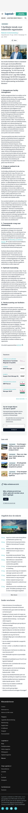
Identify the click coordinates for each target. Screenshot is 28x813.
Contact (3, 706)
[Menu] (2, 13)
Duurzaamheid (5, 734)
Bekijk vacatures (20, 398)
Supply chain (4, 725)
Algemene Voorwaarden (16, 802)
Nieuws (3, 758)
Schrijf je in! (14, 429)
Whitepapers (4, 752)
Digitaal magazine (6, 755)
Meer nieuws (14, 595)
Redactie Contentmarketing (9, 33)
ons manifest (4, 798)
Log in (5, 499)
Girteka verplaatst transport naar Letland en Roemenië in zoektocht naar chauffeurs (16, 582)
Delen (15, 40)
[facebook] (2, 808)
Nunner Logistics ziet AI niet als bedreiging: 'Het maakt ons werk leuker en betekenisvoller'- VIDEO (13, 670)
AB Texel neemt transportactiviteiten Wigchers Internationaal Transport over (15, 544)
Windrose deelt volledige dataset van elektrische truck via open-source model (15, 551)
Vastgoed (3, 731)
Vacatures (3, 790)
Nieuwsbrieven (7, 702)
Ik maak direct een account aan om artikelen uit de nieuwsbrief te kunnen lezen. (15, 419)
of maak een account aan (9, 503)
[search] (25, 18)
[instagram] (15, 808)
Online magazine (5, 749)
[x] (7, 808)
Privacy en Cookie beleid (7, 804)
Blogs (2, 743)
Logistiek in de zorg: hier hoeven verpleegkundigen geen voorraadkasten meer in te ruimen (14, 637)
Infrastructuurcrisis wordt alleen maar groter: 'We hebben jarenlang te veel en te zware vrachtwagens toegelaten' (16, 588)
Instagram (4, 780)
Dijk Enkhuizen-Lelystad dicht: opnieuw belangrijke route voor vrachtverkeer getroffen (14, 562)
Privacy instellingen (20, 804)
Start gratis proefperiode (21, 14)
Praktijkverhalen (5, 746)
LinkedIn (3, 771)
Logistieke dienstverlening (8, 720)
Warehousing (4, 722)
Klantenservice (5, 709)
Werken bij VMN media (7, 712)
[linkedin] (11, 808)
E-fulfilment (4, 728)
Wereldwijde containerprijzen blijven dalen (13, 632)
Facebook (3, 777)
